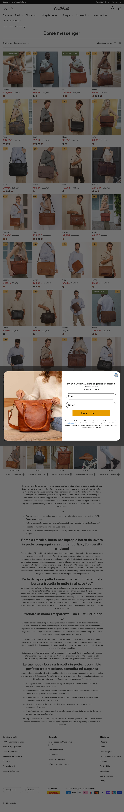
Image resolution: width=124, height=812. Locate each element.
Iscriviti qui (91, 413)
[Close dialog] (116, 375)
